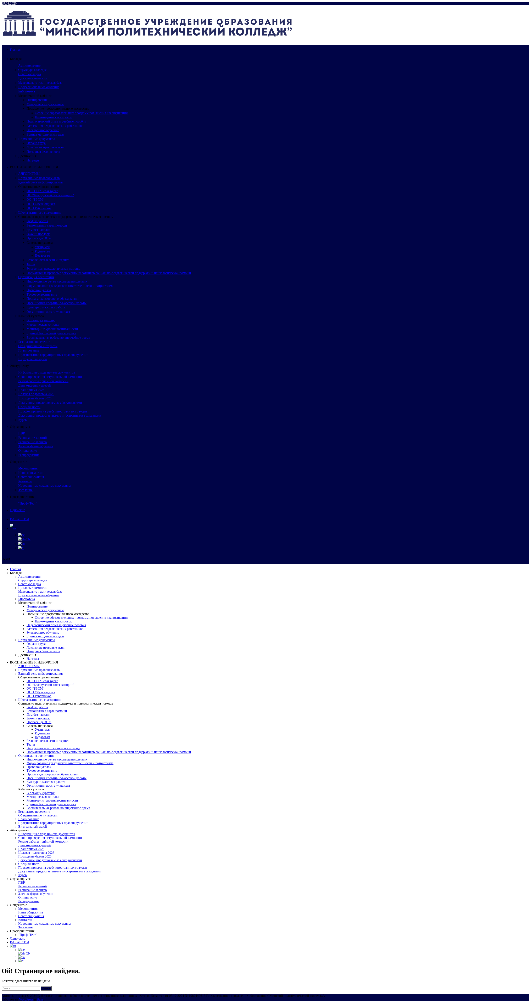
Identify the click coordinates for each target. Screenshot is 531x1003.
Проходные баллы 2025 (34, 398)
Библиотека (26, 91)
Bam (40, 999)
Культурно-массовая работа (46, 307)
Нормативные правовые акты (39, 178)
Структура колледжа (32, 70)
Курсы (22, 420)
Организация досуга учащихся (48, 311)
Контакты (25, 481)
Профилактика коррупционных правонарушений (53, 355)
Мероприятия (28, 468)
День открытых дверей (34, 385)
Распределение (28, 455)
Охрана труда (36, 143)
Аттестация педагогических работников (55, 125)
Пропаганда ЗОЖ (39, 238)
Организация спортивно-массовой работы (56, 303)
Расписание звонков (32, 442)
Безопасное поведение (34, 341)
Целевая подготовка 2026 (36, 394)
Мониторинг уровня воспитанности (52, 329)
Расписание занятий (32, 437)
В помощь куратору (41, 320)
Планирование (37, 100)
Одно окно (17, 510)
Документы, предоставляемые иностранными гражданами (59, 415)
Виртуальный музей (32, 359)
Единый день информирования (40, 182)
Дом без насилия (38, 230)
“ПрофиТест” (27, 503)
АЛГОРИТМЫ (29, 173)
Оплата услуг (27, 450)
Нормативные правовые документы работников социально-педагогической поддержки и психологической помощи (109, 273)
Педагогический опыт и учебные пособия (56, 121)
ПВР (21, 433)
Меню (7, 558)
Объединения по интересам (37, 346)
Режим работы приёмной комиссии (43, 381)
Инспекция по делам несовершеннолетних (57, 281)
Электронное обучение (43, 130)
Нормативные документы (36, 139)
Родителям (42, 251)
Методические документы (45, 104)
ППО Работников (39, 208)
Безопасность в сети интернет (48, 260)
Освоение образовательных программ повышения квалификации (81, 113)
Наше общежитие (30, 472)
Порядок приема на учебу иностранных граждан (52, 411)
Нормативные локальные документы (44, 485)
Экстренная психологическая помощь (53, 268)
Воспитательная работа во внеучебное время (58, 337)
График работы (37, 221)
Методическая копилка (43, 324)
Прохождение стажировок (53, 117)
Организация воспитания (36, 277)
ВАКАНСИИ (19, 519)
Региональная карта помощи (47, 225)
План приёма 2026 (31, 390)
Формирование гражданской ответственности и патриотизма (70, 285)
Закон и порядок (38, 234)
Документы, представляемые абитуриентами (50, 402)
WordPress (26, 999)
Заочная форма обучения (35, 446)
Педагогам (42, 255)
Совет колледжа (29, 74)
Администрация (29, 65)
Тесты (31, 264)
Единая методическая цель (45, 134)
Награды (33, 160)
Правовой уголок (39, 290)
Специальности (29, 407)
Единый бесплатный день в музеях (51, 333)
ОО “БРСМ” (35, 199)
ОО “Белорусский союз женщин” (50, 195)
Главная (15, 49)
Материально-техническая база (40, 82)
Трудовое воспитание (42, 294)
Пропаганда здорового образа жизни (53, 298)
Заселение (25, 490)
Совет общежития (31, 477)
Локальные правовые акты (46, 147)
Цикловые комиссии (32, 78)
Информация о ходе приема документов (46, 372)
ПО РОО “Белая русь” (42, 191)
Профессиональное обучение (38, 87)
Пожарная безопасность (43, 151)
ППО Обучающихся (41, 204)
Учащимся (42, 247)
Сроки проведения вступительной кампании (50, 376)
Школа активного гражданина (39, 212)
